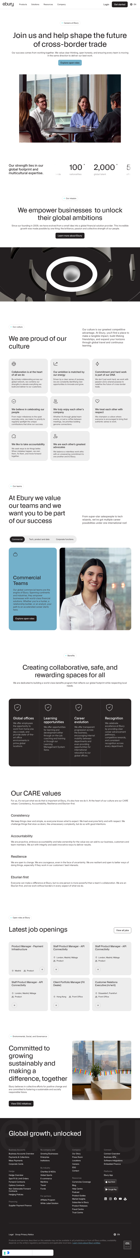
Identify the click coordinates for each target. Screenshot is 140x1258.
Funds (43, 1188)
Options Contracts (16, 1185)
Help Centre (77, 1188)
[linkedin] (105, 1198)
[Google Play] (111, 1190)
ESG (74, 1167)
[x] (115, 1198)
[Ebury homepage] (8, 4)
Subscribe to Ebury (80, 1202)
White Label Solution (49, 1203)
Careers (75, 1164)
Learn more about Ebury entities (86, 1243)
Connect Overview (112, 1153)
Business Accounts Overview (21, 1153)
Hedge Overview (16, 1175)
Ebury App (108, 1175)
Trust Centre (77, 1212)
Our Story (76, 1153)
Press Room (77, 1157)
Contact (75, 1170)
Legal (11, 1234)
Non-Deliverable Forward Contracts (20, 1189)
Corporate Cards (16, 1164)
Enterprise (44, 1157)
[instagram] (110, 1198)
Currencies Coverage (81, 1182)
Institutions (45, 1160)
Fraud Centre (78, 1209)
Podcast (75, 1192)
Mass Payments (16, 1160)
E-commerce (46, 1178)
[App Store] (110, 1182)
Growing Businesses (49, 1153)
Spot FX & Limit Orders (19, 1178)
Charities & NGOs (48, 1171)
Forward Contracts (17, 1182)
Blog (74, 1185)
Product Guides (79, 1195)
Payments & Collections (19, 1157)
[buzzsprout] (125, 1198)
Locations (76, 1160)
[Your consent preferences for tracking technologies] (4, 1253)
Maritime (44, 1182)
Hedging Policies (16, 1194)
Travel (43, 1185)
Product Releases (80, 1206)
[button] (23, 4)
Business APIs (110, 1157)
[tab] (17, 539)
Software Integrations (113, 1160)
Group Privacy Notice (24, 1234)
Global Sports (46, 1175)
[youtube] (120, 1198)
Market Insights (78, 1199)
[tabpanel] (70, 589)
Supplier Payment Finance (20, 1205)
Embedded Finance (112, 1164)
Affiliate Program (47, 1200)
